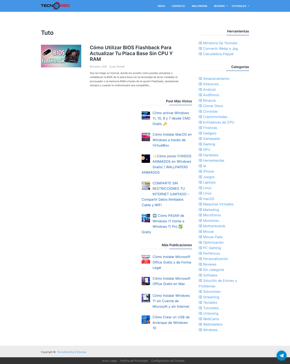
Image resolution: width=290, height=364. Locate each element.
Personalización (215, 259)
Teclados (209, 302)
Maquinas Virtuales (217, 204)
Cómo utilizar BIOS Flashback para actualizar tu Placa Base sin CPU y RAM (131, 53)
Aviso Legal (109, 360)
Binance (209, 100)
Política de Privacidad (134, 360)
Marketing (210, 210)
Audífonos (210, 95)
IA (204, 166)
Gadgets (209, 133)
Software (209, 275)
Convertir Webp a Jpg (220, 49)
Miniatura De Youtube (219, 43)
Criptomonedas (214, 117)
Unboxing (210, 313)
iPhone (208, 171)
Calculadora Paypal (217, 54)
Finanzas (209, 128)
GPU (206, 150)
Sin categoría (213, 270)
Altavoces (210, 84)
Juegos (208, 177)
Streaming (210, 297)
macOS (208, 199)
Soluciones (211, 292)
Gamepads (211, 139)
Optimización (213, 242)
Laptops (209, 182)
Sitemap (81, 352)
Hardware (210, 155)
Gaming (208, 144)
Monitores (210, 221)
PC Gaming (211, 248)
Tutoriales (210, 308)
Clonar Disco (212, 106)
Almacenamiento (216, 79)
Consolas (210, 111)
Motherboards (213, 226)
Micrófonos (211, 215)
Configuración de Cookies (167, 360)
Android (208, 90)
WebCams (210, 319)
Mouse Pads (212, 237)
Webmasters (212, 324)
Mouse (208, 232)
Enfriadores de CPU (218, 122)
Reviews (209, 264)
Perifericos (211, 253)
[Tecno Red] (55, 10)
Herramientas (213, 160)
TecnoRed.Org (65, 352)
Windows (210, 330)
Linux (207, 188)
